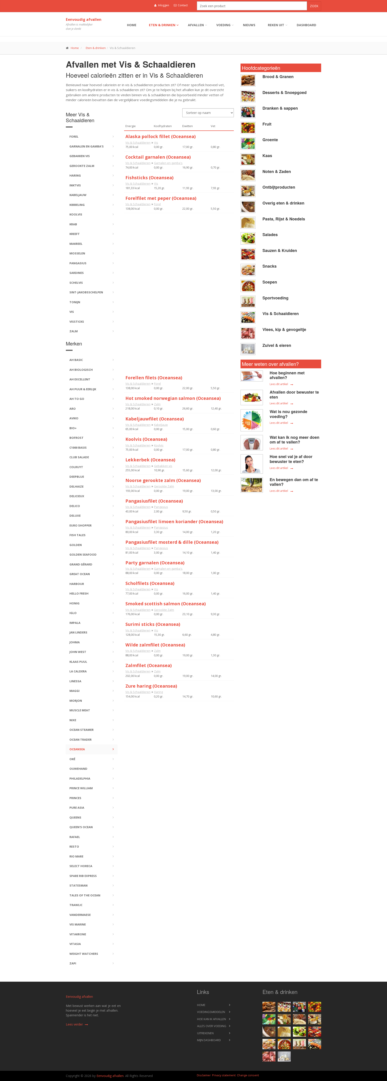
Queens (75, 817)
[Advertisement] (179, 244)
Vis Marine (77, 924)
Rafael (74, 837)
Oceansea (77, 749)
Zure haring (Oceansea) (151, 686)
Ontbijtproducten (278, 187)
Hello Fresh (78, 593)
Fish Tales (77, 535)
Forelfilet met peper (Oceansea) (160, 198)
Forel (73, 136)
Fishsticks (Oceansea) (149, 178)
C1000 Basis (78, 448)
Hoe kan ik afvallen (211, 1019)
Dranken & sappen (280, 108)
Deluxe (75, 516)
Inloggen (163, 5)
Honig (74, 603)
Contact (182, 5)
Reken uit (276, 25)
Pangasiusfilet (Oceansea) (154, 501)
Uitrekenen (205, 1033)
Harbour (76, 584)
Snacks (269, 266)
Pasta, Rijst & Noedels (283, 219)
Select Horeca (80, 866)
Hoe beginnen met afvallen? (287, 375)
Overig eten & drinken (283, 203)
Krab (73, 224)
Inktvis (75, 185)
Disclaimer (204, 1075)
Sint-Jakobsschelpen (86, 292)
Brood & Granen (278, 76)
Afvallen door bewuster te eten (294, 394)
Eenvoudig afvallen (83, 19)
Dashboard (306, 25)
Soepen (269, 282)
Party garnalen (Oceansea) (155, 563)
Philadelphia (79, 778)
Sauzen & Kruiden (279, 250)
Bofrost (76, 438)
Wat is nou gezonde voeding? (288, 414)
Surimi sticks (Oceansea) (152, 624)
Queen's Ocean (81, 827)
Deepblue (76, 477)
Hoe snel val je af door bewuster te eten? (291, 459)
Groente (270, 140)
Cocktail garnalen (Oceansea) (158, 157)
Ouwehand (78, 769)
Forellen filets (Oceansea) (153, 378)
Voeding (223, 25)
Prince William (81, 788)
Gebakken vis (79, 156)
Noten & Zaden (276, 171)
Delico (74, 506)
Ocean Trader (80, 740)
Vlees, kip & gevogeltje (284, 329)
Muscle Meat (79, 710)
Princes (75, 798)
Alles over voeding (211, 1026)
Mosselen (77, 253)
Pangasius (77, 263)
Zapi (72, 963)
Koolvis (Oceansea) (146, 439)
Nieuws (249, 25)
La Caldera (78, 671)
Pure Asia (76, 808)
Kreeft (74, 234)
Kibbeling (77, 205)
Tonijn (74, 302)
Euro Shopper (80, 525)
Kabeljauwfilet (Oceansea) (154, 419)
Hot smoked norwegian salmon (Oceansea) (173, 398)
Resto (74, 846)
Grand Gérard (80, 564)
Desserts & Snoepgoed (284, 92)
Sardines (76, 273)
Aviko (73, 418)
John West (77, 652)
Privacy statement (224, 1075)
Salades (270, 234)
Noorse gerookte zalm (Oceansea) (163, 480)
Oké (72, 759)
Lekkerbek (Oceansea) (150, 460)
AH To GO (76, 399)
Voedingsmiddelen (211, 1012)
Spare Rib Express (83, 876)
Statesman (78, 885)
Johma (74, 642)
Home (131, 25)
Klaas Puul (78, 662)
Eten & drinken (162, 25)
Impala (74, 623)
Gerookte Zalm (81, 166)
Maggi (74, 691)
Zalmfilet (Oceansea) (148, 665)
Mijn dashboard (209, 1040)
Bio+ (73, 428)
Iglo (73, 613)
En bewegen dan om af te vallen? (294, 482)
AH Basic (76, 360)
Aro (72, 409)
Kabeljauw (77, 195)
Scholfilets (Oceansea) (149, 583)
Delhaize (76, 486)
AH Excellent (79, 379)
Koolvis (75, 214)
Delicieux (76, 496)
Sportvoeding (275, 298)
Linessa (75, 681)
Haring (75, 175)
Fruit (266, 124)
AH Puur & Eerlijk (82, 389)
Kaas (267, 155)
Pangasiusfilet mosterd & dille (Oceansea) (172, 542)
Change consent (248, 1075)
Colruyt (76, 467)
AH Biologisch (81, 370)
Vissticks (76, 322)
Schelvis (76, 283)
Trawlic (75, 905)
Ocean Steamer (81, 730)
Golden (75, 545)
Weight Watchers (83, 954)
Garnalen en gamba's (86, 146)
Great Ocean (79, 574)
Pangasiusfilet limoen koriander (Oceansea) (174, 521)
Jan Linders (78, 632)
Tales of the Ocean (84, 895)
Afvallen (196, 25)
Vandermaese (80, 915)
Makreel (75, 244)
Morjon (75, 701)
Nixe (72, 720)
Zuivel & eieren (276, 345)
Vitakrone (77, 934)
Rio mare (76, 856)
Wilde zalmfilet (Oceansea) (155, 645)
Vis (71, 312)
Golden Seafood (83, 554)
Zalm (73, 331)
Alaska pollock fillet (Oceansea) (160, 136)
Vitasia (75, 944)
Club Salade (79, 457)
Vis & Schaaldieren (137, 143)
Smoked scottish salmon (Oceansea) (165, 604)
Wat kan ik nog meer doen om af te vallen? (294, 439)
